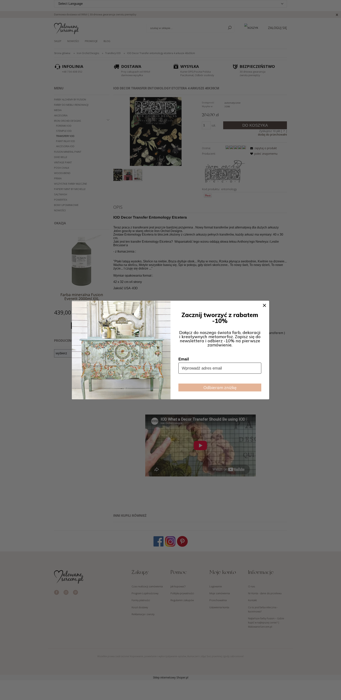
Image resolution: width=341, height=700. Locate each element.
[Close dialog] (264, 305)
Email (183, 359)
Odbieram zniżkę (219, 387)
